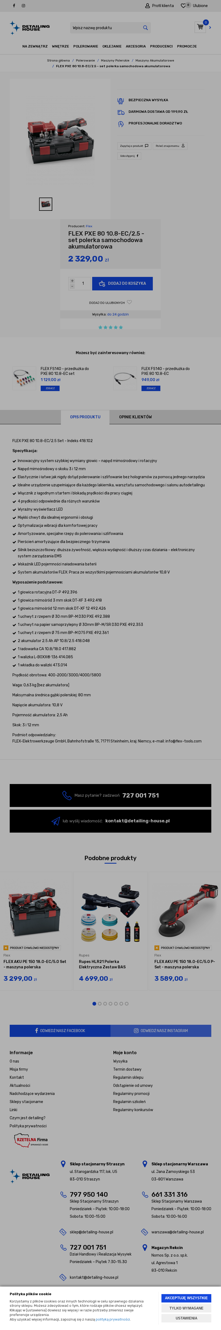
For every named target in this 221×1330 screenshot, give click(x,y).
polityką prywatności (113, 1319)
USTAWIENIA (186, 1318)
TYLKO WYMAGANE (186, 1308)
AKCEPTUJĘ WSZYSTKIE (186, 1298)
